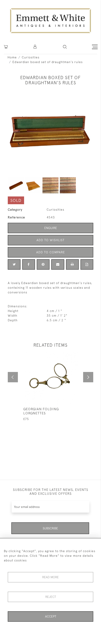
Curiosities (30, 57)
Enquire (50, 228)
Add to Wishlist (50, 240)
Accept (50, 616)
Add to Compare (50, 252)
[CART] (6, 47)
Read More (50, 577)
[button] (65, 47)
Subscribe (50, 528)
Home (12, 57)
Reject (50, 597)
